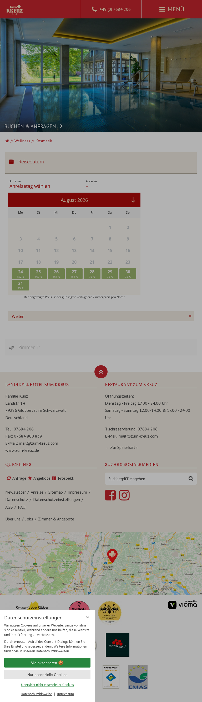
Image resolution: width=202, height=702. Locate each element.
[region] (47, 638)
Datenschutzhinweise (36, 694)
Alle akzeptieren (44, 663)
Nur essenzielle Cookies (47, 675)
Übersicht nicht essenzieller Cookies (47, 685)
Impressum (65, 694)
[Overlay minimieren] (87, 617)
